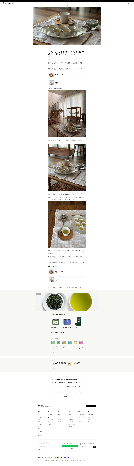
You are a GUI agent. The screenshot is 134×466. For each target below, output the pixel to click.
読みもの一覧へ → (67, 396)
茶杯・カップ (50, 417)
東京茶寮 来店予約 (91, 417)
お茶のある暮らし (71, 421)
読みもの (68, 5)
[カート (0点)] (130, 3)
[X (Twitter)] (39, 452)
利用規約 (72, 460)
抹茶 (39, 422)
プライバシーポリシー (82, 460)
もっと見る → (53, 352)
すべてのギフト (60, 422)
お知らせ (39, 460)
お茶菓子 (39, 435)
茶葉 (56, 5)
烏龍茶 (39, 421)
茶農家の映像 (80, 423)
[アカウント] (128, 3)
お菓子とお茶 (70, 422)
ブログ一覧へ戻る (53, 368)
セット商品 (60, 421)
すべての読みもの (70, 426)
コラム (69, 416)
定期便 (73, 5)
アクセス (89, 419)
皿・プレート (50, 421)
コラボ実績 (52, 460)
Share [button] (50, 59)
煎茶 (39, 414)
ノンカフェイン (40, 426)
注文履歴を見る (90, 405)
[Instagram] (42, 452)
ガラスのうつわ (50, 416)
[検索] (127, 3)
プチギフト (60, 416)
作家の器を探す (50, 422)
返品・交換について (67, 460)
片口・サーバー (50, 419)
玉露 (39, 416)
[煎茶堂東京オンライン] (7, 3)
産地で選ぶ (40, 431)
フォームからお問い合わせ (70, 448)
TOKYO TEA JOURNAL (71, 424)
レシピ (69, 417)
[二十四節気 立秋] (13, 3)
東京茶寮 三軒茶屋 (91, 416)
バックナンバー (80, 421)
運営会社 (43, 460)
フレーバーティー (41, 424)
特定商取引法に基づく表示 (59, 460)
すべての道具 (50, 424)
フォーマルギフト (61, 417)
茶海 (77, 68)
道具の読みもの (70, 419)
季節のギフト (60, 414)
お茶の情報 (69, 414)
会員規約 (76, 460)
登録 (94, 446)
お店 (77, 5)
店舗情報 (89, 421)
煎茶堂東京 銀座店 (91, 414)
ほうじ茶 (39, 417)
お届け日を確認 (53, 333)
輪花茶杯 (73, 68)
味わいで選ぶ (40, 429)
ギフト (64, 5)
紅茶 (39, 419)
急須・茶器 (50, 414)
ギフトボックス (60, 419)
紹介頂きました (47, 460)
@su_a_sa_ (82, 287)
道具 (60, 5)
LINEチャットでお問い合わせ (70, 445)
